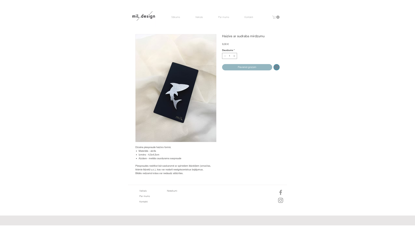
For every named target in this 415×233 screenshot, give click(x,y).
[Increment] (234, 56)
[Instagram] (280, 200)
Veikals (143, 190)
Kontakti (143, 201)
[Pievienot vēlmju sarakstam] (276, 67)
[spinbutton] (229, 56)
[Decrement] (225, 56)
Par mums (144, 196)
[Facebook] (280, 192)
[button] (276, 17)
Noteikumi (172, 190)
